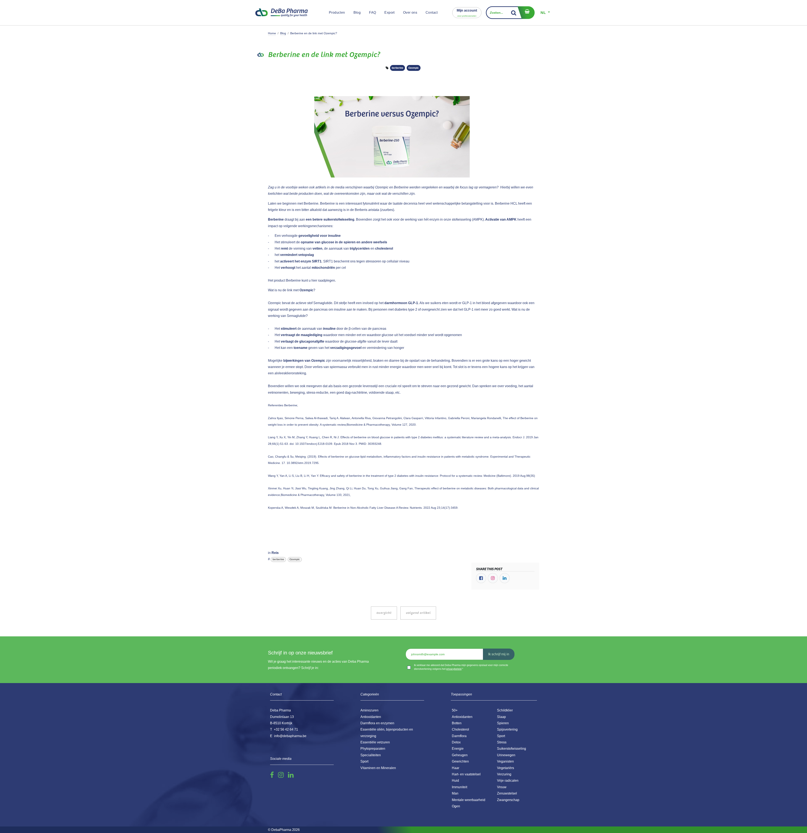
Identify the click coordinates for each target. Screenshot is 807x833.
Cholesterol (460, 729)
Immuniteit (459, 787)
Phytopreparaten (372, 748)
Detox (456, 742)
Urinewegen (506, 755)
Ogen (456, 806)
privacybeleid (454, 668)
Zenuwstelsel (507, 793)
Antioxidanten (462, 717)
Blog (283, 33)
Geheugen (460, 755)
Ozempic (413, 67)
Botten (457, 723)
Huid (455, 780)
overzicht (383, 613)
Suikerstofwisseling (511, 748)
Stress (501, 742)
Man (455, 793)
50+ (455, 710)
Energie (458, 748)
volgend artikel (418, 613)
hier (314, 280)
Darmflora (459, 736)
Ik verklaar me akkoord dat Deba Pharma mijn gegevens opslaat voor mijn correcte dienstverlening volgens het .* (461, 667)
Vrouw (501, 787)
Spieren (503, 723)
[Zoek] (514, 12)
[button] (466, 12)
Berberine (311, 203)
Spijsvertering (507, 729)
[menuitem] (337, 12)
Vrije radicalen (507, 780)
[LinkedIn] (505, 578)
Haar (455, 768)
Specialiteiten (370, 755)
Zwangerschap (508, 800)
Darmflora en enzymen (377, 723)
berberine (397, 67)
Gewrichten (460, 761)
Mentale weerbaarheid (468, 800)
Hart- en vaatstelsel (466, 774)
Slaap (501, 717)
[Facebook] (481, 578)
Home (272, 33)
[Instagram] (493, 578)
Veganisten (505, 761)
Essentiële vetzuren (375, 742)
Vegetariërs (505, 768)
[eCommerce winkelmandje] (526, 12)
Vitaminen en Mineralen (378, 768)
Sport (501, 736)
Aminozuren (369, 710)
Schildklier (505, 710)
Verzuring (504, 774)
